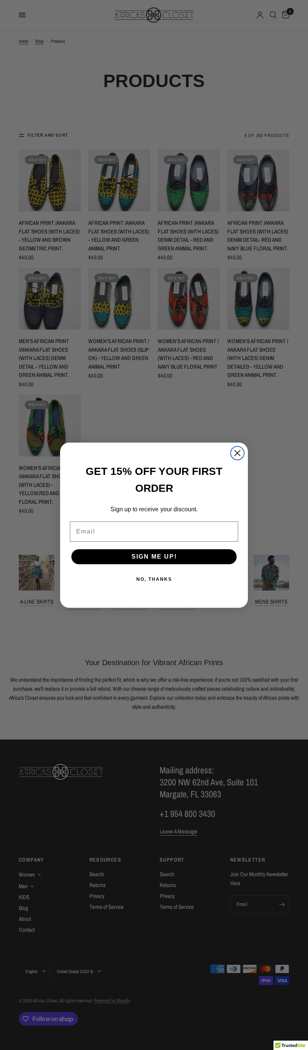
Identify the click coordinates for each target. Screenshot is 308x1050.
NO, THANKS (154, 579)
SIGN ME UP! (154, 556)
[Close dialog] (237, 453)
